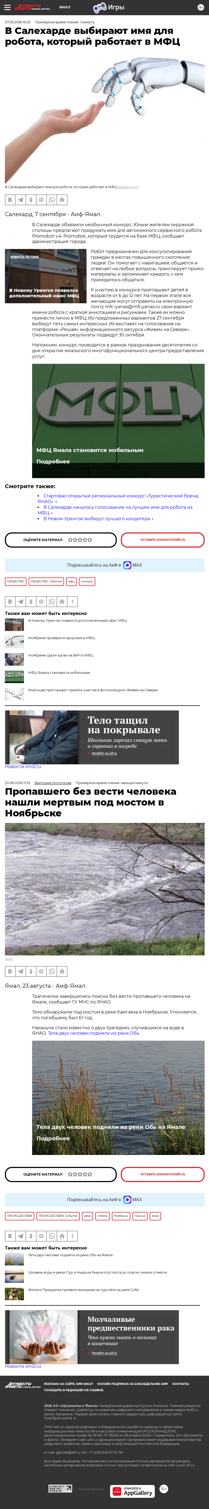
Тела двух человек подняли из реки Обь (93, 1033)
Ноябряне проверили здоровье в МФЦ (61, 638)
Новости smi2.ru (23, 766)
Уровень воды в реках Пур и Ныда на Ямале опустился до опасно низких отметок (97, 1272)
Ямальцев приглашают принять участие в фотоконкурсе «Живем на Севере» (93, 690)
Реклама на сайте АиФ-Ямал (68, 1384)
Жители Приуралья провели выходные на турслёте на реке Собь (83, 1290)
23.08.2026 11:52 (17, 783)
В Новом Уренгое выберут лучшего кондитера (97, 518)
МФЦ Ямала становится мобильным (89, 450)
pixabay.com (128, 187)
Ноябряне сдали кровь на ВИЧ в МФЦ (60, 655)
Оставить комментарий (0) (162, 540)
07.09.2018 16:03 (17, 22)
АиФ (9, 959)
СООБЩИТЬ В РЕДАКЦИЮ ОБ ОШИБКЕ (73, 1390)
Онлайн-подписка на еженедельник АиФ (132, 1384)
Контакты (180, 1384)
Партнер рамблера (91, 1489)
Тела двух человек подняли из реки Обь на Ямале (111, 1127)
